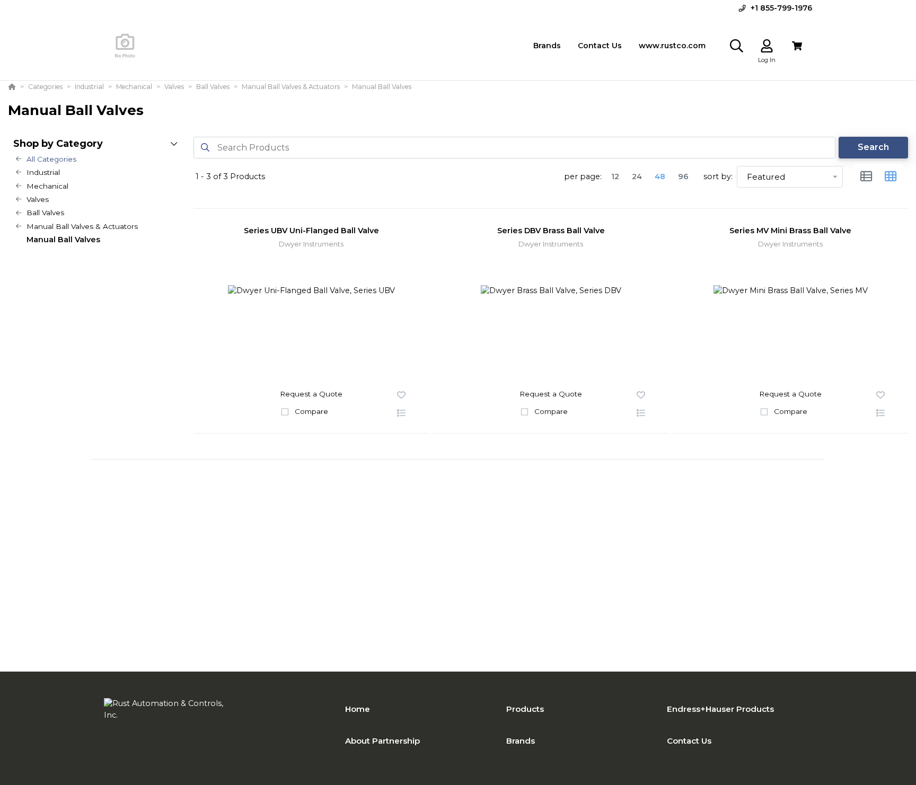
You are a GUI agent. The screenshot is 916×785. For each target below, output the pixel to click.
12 (615, 176)
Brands (520, 741)
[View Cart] (797, 46)
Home (357, 709)
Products (525, 709)
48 (660, 176)
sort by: (718, 176)
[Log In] (767, 46)
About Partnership (382, 741)
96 (683, 176)
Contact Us (689, 741)
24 (637, 176)
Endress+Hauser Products (720, 709)
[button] (401, 413)
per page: (583, 176)
